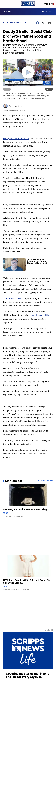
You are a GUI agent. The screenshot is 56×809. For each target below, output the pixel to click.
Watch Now (48, 4)
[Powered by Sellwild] (49, 630)
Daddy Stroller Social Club (16, 138)
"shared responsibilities (41, 315)
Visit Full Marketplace (44, 481)
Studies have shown (12, 298)
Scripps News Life (15, 22)
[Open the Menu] (4, 4)
